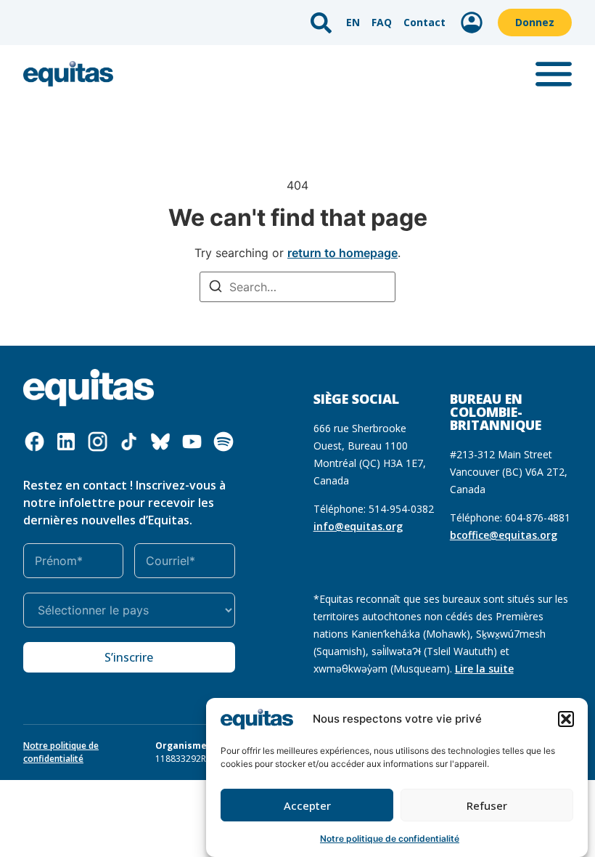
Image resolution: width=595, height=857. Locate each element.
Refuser (487, 805)
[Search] (215, 288)
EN (353, 22)
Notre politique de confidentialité (389, 838)
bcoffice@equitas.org (503, 535)
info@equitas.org (358, 526)
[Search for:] (297, 287)
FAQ (382, 22)
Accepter (307, 805)
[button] (566, 719)
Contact (424, 22)
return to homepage (342, 252)
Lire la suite (484, 668)
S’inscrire (128, 657)
